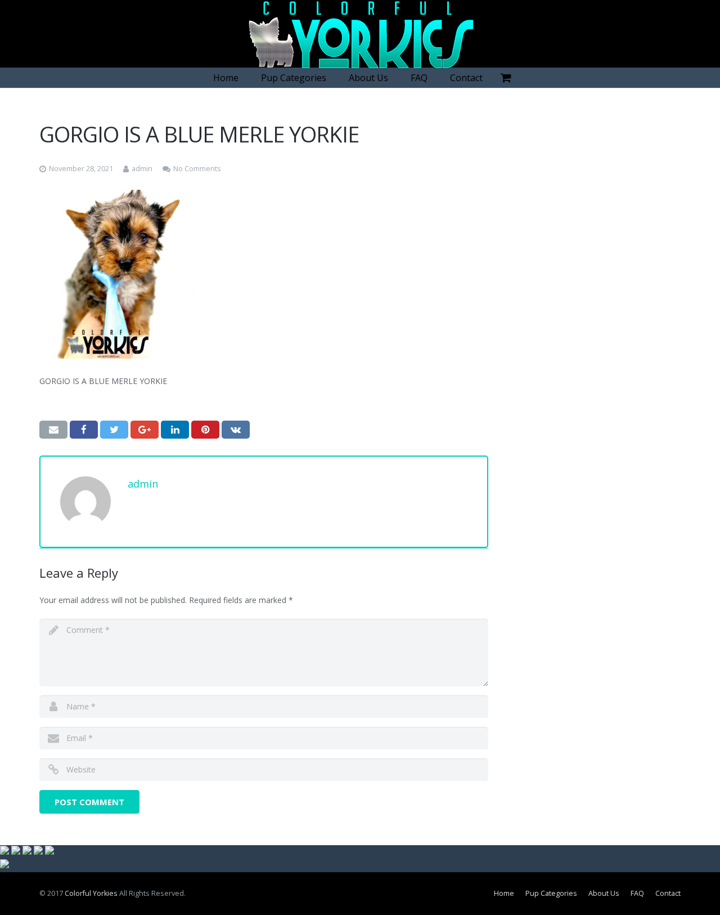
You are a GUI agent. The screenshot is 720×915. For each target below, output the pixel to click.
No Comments (197, 168)
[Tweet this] (114, 430)
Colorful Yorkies (91, 893)
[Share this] (84, 430)
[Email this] (53, 430)
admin (142, 168)
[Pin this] (205, 430)
